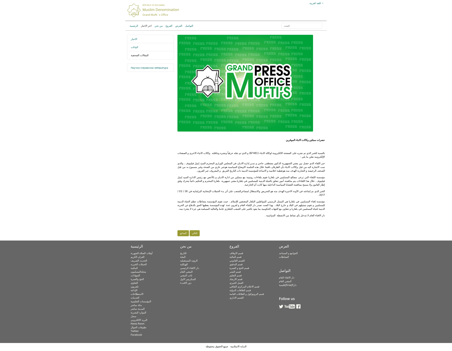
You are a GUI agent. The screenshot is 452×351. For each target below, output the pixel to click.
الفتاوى (134, 282)
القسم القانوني (237, 260)
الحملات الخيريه (139, 264)
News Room (137, 323)
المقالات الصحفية (139, 55)
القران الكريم (137, 256)
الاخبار (134, 38)
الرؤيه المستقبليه (189, 260)
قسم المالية (236, 256)
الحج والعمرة (137, 279)
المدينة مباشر (138, 308)
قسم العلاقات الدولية (240, 290)
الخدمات (135, 297)
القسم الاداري (237, 297)
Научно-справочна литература (149, 67)
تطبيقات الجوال (138, 327)
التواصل (189, 25)
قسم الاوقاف (236, 253)
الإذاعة (134, 290)
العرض (178, 25)
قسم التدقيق (236, 264)
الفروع (169, 25)
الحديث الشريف (139, 260)
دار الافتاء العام (286, 277)
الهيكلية (184, 264)
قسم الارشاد (236, 279)
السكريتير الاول (188, 279)
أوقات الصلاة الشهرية (142, 253)
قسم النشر (235, 271)
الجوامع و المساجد (288, 253)
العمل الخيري (236, 282)
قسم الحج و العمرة (239, 267)
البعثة (183, 256)
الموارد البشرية (138, 312)
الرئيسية (134, 25)
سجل (133, 316)
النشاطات (284, 256)
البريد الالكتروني (139, 319)
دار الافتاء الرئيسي (189, 267)
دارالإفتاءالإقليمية (287, 284)
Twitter (135, 330)
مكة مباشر (136, 305)
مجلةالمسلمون (138, 271)
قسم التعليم (236, 275)
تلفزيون (135, 286)
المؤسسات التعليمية (141, 301)
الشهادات (135, 275)
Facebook (136, 334)
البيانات (134, 47)
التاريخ (183, 253)
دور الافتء (185, 282)
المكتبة (134, 267)
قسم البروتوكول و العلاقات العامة (247, 293)
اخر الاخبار (146, 25)
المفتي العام (186, 271)
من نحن (158, 25)
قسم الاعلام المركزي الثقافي (244, 286)
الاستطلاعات (137, 293)
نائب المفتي (186, 275)
